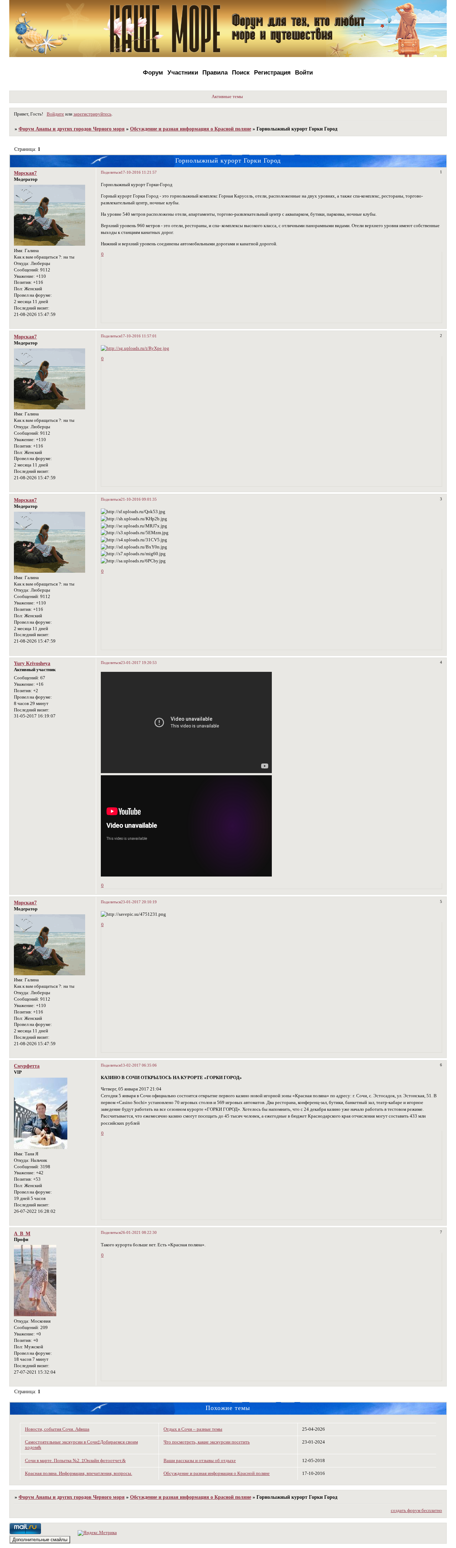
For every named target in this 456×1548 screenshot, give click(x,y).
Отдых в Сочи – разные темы (193, 1429)
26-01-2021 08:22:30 (139, 1232)
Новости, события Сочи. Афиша (57, 1429)
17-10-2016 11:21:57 (139, 172)
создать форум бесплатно (416, 1510)
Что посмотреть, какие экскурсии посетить (207, 1442)
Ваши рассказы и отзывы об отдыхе (200, 1460)
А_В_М (22, 1233)
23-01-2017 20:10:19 (139, 902)
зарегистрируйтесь (92, 114)
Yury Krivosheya (32, 663)
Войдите (55, 114)
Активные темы (227, 96)
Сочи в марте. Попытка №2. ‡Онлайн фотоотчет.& (75, 1460)
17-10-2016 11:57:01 (139, 336)
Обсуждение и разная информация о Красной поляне (190, 129)
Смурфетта (27, 1066)
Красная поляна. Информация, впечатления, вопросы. (78, 1473)
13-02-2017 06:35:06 (139, 1065)
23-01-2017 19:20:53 (139, 662)
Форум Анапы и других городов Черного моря (72, 129)
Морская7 (25, 173)
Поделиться (111, 172)
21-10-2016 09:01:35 (139, 499)
